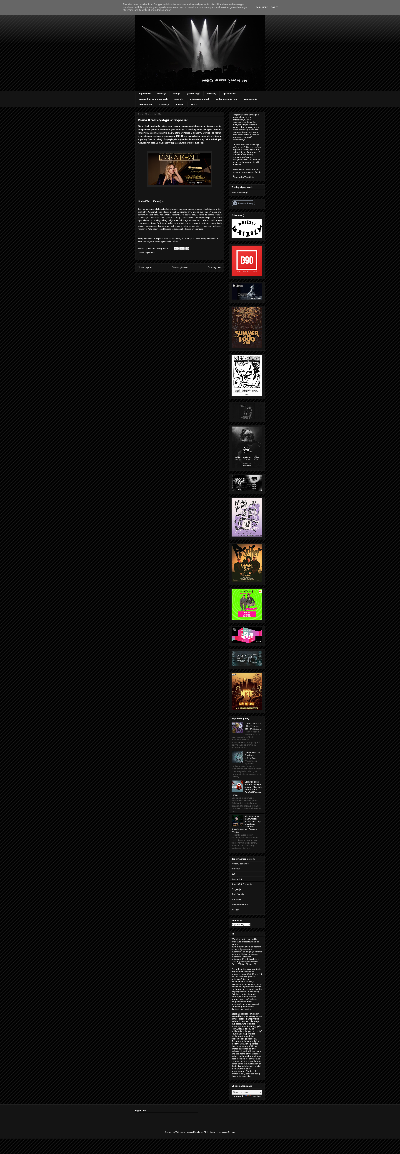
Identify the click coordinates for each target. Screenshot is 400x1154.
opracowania (230, 93)
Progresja (236, 889)
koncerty (164, 104)
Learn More (261, 7)
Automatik (236, 899)
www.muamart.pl (240, 192)
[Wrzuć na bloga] (178, 248)
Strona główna (180, 267)
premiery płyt (146, 104)
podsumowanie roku (227, 99)
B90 (233, 874)
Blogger (231, 1132)
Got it (274, 7)
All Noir (235, 909)
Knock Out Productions (243, 884)
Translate (256, 1096)
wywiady (211, 93)
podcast (179, 104)
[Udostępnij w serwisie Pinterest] (187, 248)
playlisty (178, 99)
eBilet (175, 241)
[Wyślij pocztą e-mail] (175, 248)
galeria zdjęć (193, 93)
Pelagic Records (240, 904)
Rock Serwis (238, 894)
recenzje (161, 93)
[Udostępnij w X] (181, 248)
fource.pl (236, 868)
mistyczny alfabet (199, 99)
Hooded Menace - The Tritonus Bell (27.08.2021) (253, 726)
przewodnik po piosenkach (153, 99)
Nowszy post (145, 267)
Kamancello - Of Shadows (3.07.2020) (252, 755)
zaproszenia (250, 99)
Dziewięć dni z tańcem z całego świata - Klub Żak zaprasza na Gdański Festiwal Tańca (247, 788)
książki (194, 104)
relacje (176, 93)
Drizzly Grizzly (238, 879)
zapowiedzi (145, 93)
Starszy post (215, 267)
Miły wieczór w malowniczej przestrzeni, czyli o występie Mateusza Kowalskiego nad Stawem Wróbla (246, 824)
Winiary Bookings (240, 863)
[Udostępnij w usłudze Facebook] (184, 248)
